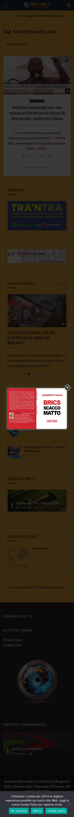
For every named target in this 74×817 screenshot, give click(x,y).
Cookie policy (56, 810)
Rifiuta (37, 810)
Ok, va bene (19, 810)
